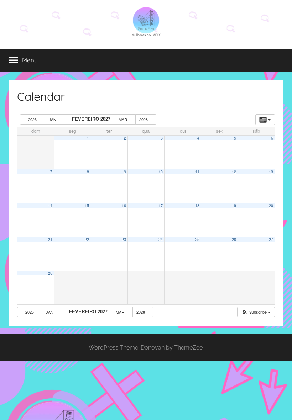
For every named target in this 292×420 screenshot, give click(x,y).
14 (50, 205)
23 (124, 239)
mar (123, 119)
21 (50, 239)
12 (234, 171)
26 (234, 239)
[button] (256, 312)
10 (160, 171)
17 (160, 205)
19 (234, 205)
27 (271, 239)
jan (52, 119)
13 (271, 171)
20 (271, 205)
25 (197, 239)
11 (197, 171)
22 (87, 239)
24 (160, 239)
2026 (32, 119)
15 (87, 205)
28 (50, 273)
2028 (144, 119)
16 (124, 205)
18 (197, 205)
